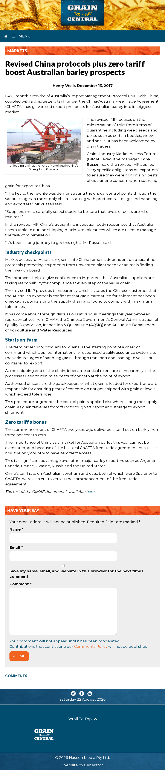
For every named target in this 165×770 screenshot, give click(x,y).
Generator (93, 765)
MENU (24, 36)
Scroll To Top (80, 719)
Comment (20, 584)
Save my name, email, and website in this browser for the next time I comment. (76, 574)
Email (16, 547)
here (90, 491)
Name (16, 529)
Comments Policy (90, 646)
